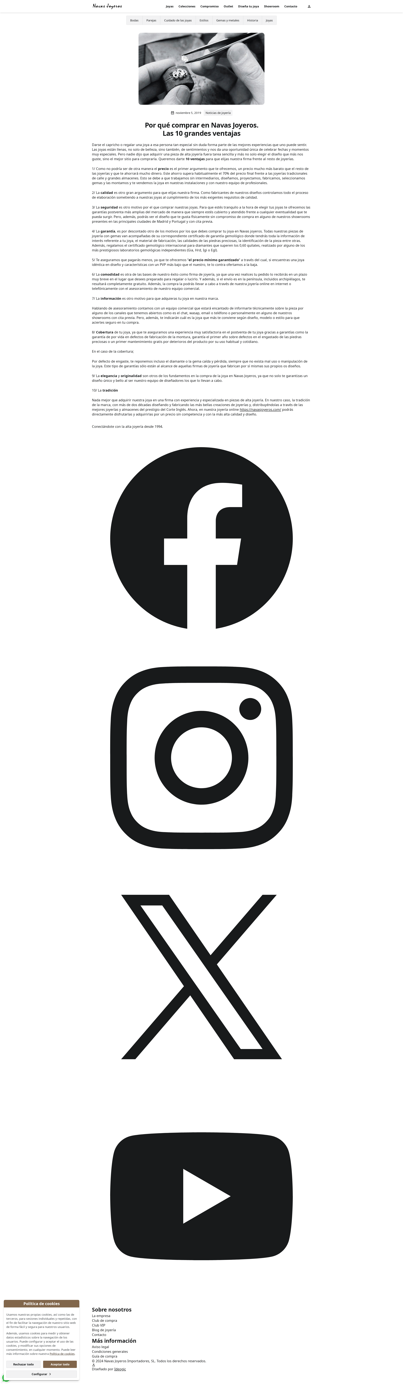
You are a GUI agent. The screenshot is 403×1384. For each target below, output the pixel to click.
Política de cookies (62, 1354)
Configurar (39, 1374)
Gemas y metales (227, 20)
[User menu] (309, 6)
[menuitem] (169, 6)
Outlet (228, 6)
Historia (252, 20)
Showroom (271, 6)
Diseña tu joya (248, 6)
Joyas (169, 6)
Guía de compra (104, 1356)
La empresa (101, 1315)
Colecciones (187, 6)
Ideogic (120, 1369)
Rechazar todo (23, 1364)
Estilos (204, 20)
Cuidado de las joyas (178, 20)
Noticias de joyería (218, 113)
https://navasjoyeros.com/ (260, 409)
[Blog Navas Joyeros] (107, 6)
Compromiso (209, 6)
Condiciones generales (110, 1351)
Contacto (290, 6)
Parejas (151, 20)
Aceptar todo (60, 1364)
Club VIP (98, 1325)
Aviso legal (100, 1346)
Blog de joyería (104, 1330)
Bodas (134, 20)
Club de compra (104, 1320)
